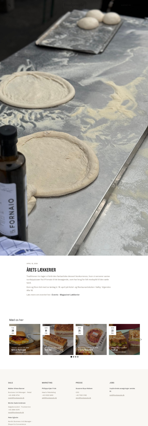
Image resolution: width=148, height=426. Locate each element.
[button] (141, 339)
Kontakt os (126, 5)
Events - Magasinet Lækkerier (66, 295)
